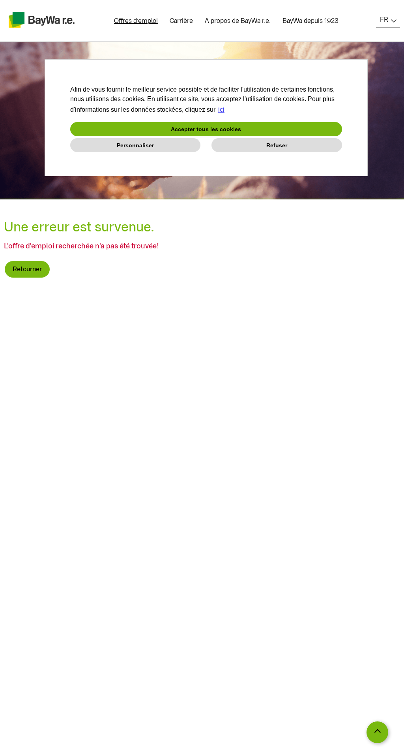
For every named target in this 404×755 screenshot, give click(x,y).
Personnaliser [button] (135, 145)
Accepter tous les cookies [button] (206, 129)
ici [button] (221, 109)
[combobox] (388, 19)
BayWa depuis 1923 (310, 21)
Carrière (181, 21)
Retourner (27, 269)
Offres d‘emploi (136, 21)
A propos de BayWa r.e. (238, 21)
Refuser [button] (276, 145)
